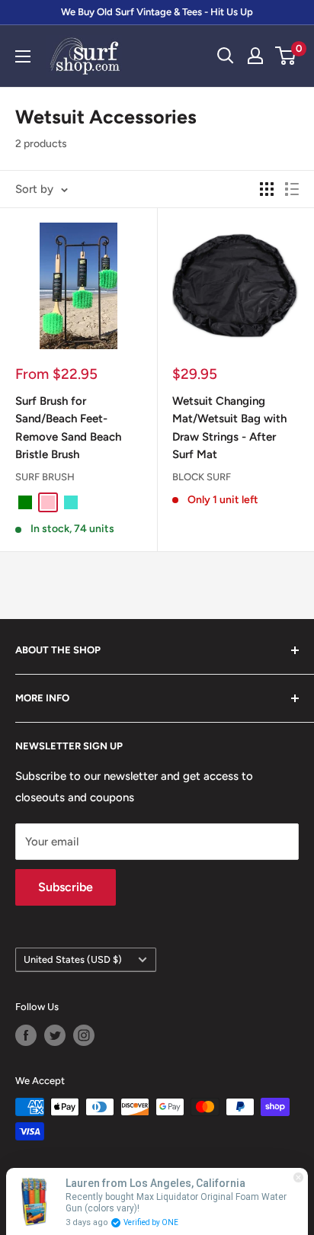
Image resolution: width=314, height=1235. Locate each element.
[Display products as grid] (267, 189)
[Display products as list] (292, 189)
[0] (286, 56)
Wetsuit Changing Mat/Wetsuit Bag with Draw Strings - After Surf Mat (229, 427)
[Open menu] (22, 56)
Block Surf (201, 477)
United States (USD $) (73, 959)
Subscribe (65, 887)
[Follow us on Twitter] (55, 1035)
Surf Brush (45, 477)
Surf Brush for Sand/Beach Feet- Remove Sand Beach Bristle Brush (68, 427)
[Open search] (225, 55)
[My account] (255, 55)
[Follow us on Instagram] (84, 1035)
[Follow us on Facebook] (26, 1035)
